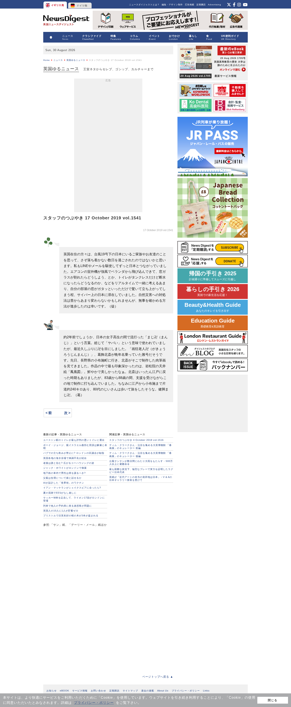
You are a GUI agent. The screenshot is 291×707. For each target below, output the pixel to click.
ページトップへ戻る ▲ (157, 676)
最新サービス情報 (208, 75)
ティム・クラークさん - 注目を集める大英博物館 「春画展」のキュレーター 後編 (140, 454)
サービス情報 (80, 690)
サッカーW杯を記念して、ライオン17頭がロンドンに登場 (74, 499)
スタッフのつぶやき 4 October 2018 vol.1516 (136, 440)
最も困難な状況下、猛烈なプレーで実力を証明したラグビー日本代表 (141, 470)
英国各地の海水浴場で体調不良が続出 (65, 458)
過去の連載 (147, 690)
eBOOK (64, 690)
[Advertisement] (108, 146)
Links (206, 690)
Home (46, 60)
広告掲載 (189, 4)
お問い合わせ (98, 690)
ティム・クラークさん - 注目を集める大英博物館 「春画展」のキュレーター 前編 (140, 446)
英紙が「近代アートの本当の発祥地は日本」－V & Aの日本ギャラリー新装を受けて (140, 478)
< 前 (49, 413)
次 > (67, 413)
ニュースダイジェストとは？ (144, 4)
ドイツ (80, 4)
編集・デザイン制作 (172, 4)
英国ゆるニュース (75, 60)
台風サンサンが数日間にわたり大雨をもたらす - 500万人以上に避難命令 (141, 462)
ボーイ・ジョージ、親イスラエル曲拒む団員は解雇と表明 (75, 446)
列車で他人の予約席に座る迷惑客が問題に (67, 505)
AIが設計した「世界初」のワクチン (63, 482)
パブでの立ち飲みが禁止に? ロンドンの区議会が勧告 (73, 453)
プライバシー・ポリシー (94, 702)
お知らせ (51, 690)
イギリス (55, 4)
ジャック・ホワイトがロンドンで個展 (65, 468)
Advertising (214, 4)
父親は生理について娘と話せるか (62, 478)
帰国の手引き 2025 (212, 275)
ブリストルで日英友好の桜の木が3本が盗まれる (70, 515)
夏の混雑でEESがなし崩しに (59, 492)
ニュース (58, 60)
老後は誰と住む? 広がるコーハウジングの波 (68, 463)
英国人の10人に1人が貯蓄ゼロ (60, 510)
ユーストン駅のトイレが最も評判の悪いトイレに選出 (74, 440)
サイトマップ (130, 690)
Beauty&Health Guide (212, 307)
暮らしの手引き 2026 (212, 291)
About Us (163, 690)
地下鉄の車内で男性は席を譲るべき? (64, 473)
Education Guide (213, 323)
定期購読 (201, 4)
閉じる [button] (272, 700)
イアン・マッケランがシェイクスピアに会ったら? (72, 487)
